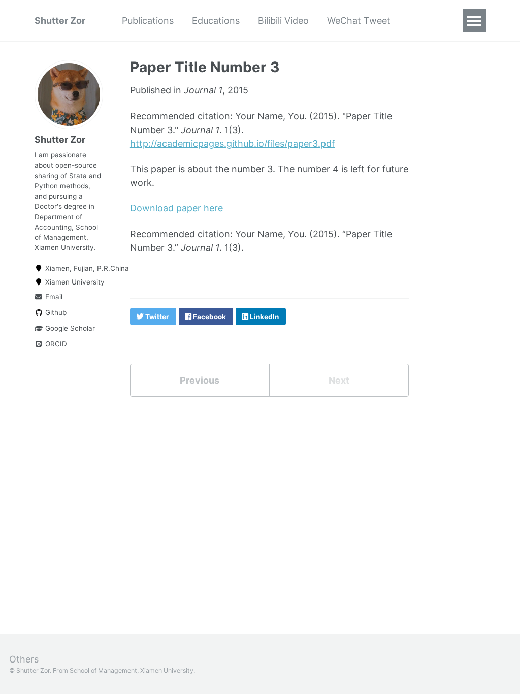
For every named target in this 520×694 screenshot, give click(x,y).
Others (24, 659)
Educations (216, 20)
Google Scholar (69, 328)
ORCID (55, 344)
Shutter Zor (60, 20)
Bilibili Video (283, 20)
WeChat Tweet (359, 20)
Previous (199, 380)
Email (52, 297)
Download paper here (176, 208)
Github (55, 312)
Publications (148, 20)
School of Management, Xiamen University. (132, 670)
